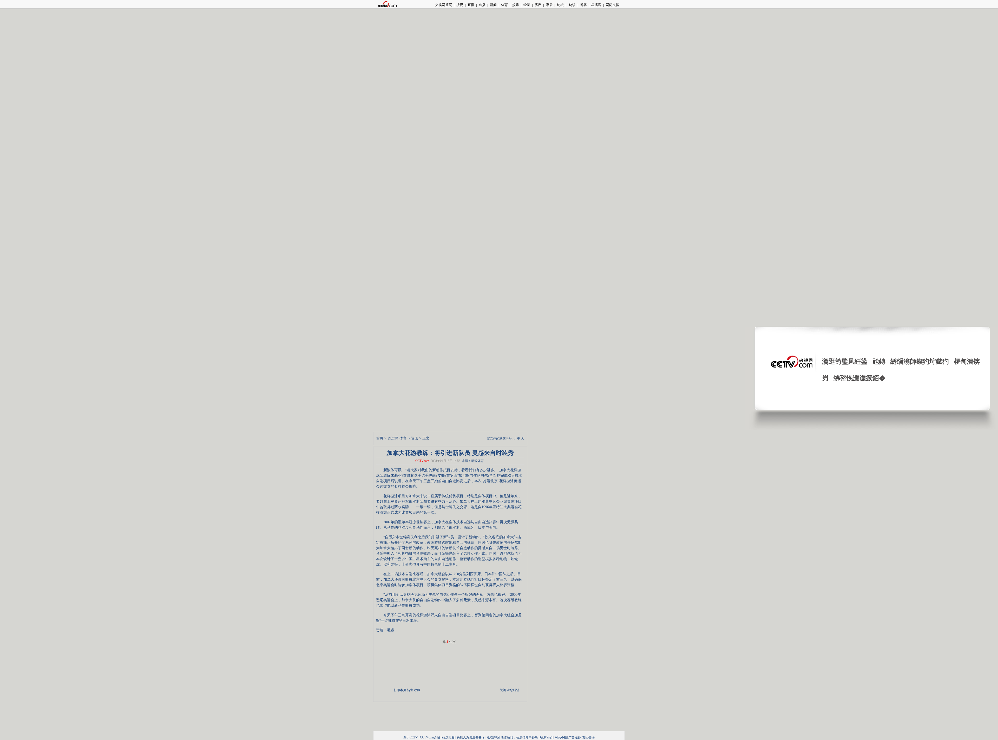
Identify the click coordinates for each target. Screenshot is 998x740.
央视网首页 (443, 5)
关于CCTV (410, 737)
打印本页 (400, 690)
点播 (482, 5)
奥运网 (393, 438)
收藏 (417, 690)
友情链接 (588, 737)
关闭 (503, 690)
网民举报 (561, 737)
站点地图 (448, 737)
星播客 (596, 5)
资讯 (414, 438)
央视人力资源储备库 (471, 737)
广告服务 (574, 737)
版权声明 (493, 737)
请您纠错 (513, 690)
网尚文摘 (612, 5)
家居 (549, 5)
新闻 (493, 5)
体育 (504, 5)
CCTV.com (422, 461)
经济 (526, 5)
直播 (471, 5)
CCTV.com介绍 (430, 737)
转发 (410, 690)
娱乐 (515, 5)
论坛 (560, 5)
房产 (538, 5)
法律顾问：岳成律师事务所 (519, 737)
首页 (379, 438)
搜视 (459, 5)
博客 (583, 5)
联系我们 (546, 737)
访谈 (572, 5)
